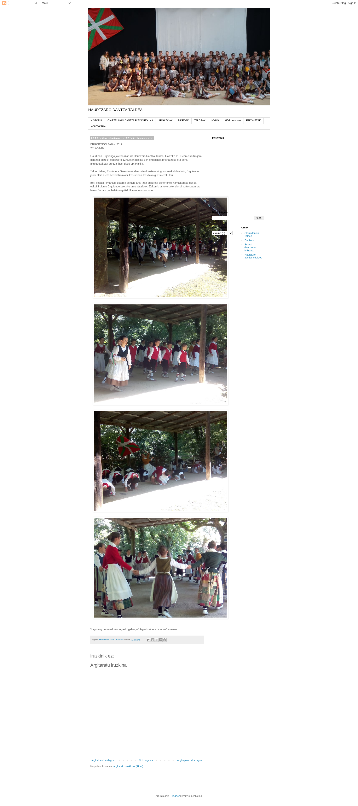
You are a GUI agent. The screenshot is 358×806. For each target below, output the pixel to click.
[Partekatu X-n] (157, 640)
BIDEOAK (183, 120)
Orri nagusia (146, 760)
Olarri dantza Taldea (251, 235)
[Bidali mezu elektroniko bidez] (149, 640)
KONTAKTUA (98, 126)
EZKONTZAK (253, 120)
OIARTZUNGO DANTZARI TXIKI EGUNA (130, 120)
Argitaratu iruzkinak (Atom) (128, 766)
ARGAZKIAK (165, 120)
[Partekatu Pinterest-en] (164, 640)
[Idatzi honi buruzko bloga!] (153, 640)
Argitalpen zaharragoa (189, 760)
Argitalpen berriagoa (103, 760)
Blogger (175, 796)
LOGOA (215, 120)
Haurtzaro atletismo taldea (253, 256)
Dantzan (249, 240)
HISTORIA (96, 120)
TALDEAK (200, 120)
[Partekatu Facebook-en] (160, 640)
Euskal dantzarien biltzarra (250, 247)
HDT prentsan (233, 120)
